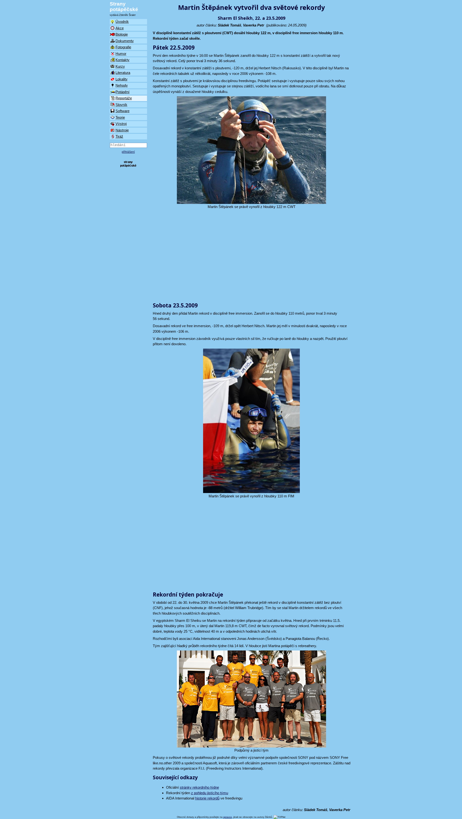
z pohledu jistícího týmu (209, 793)
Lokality (122, 79)
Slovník (121, 105)
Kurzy (120, 66)
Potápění (122, 92)
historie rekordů (207, 798)
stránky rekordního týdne (199, 787)
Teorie (120, 117)
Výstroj (121, 124)
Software (122, 111)
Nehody (122, 85)
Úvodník (122, 22)
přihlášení (128, 152)
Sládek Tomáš (229, 25)
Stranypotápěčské (124, 6)
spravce (227, 817)
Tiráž (119, 136)
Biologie (122, 34)
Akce (120, 28)
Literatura (123, 73)
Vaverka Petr (253, 25)
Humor (121, 54)
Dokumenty (125, 41)
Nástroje (122, 130)
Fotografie (123, 47)
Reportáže (124, 98)
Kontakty (122, 60)
